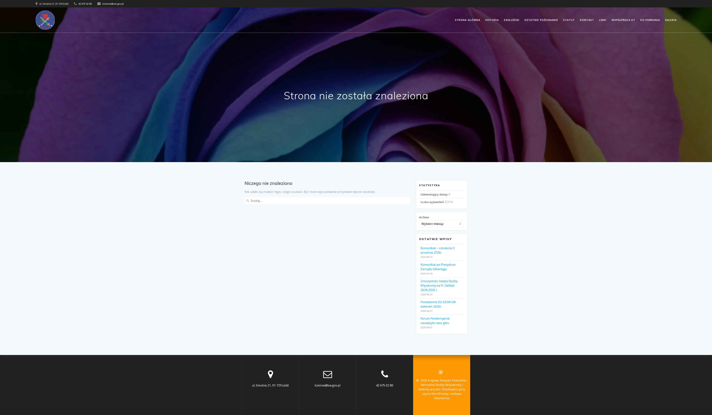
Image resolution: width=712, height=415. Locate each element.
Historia (492, 20)
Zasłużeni (511, 20)
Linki (602, 20)
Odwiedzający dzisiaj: (435, 194)
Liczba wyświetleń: (433, 202)
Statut (569, 20)
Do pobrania (650, 20)
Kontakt (587, 20)
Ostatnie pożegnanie (541, 20)
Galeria (671, 20)
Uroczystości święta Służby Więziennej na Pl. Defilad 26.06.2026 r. (439, 285)
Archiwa (424, 217)
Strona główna (467, 20)
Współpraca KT (623, 20)
